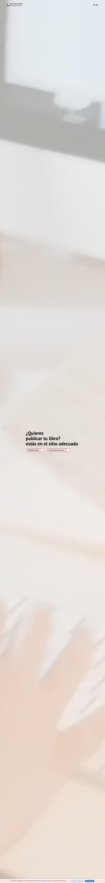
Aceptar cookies (89, 880)
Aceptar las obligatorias (78, 880)
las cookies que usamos (45, 880)
